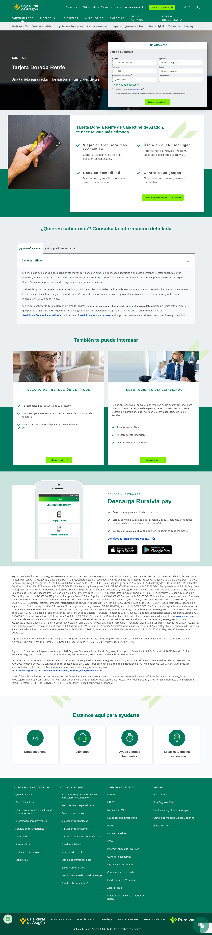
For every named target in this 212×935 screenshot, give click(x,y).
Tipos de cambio (86, 919)
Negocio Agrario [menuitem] (137, 18)
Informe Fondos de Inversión (123, 848)
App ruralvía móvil (71, 852)
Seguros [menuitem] (116, 26)
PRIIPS (110, 802)
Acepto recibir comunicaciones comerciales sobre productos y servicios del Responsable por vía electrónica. (150, 93)
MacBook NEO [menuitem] (20, 26)
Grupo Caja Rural (24, 802)
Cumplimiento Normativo (121, 872)
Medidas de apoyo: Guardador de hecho (126, 897)
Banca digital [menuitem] (156, 26)
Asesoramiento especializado (77, 805)
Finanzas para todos (72, 813)
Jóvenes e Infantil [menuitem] (135, 26)
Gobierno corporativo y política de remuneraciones (34, 811)
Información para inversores (31, 820)
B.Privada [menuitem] (71, 18)
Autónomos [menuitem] (94, 18)
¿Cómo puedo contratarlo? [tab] (60, 248)
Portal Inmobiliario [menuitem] (172, 18)
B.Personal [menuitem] (48, 18)
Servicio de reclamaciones (29, 828)
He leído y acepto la (129, 89)
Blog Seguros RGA (163, 802)
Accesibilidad (114, 887)
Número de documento (121, 75)
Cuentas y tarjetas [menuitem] (42, 26)
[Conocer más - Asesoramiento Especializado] (153, 366)
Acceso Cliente (160, 7)
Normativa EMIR (116, 810)
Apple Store (122, 550)
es (185, 6)
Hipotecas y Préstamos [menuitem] (70, 26)
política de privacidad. (136, 89)
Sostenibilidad (23, 844)
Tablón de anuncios (60, 919)
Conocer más (58, 460)
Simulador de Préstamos (75, 828)
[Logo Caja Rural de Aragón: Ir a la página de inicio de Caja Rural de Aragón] (25, 7)
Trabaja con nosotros (111, 7)
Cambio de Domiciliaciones (76, 859)
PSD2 (110, 825)
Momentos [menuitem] (174, 26)
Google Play (157, 550)
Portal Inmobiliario (71, 844)
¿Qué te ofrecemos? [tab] (30, 248)
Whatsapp (7, 919)
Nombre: (115, 58)
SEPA (110, 841)
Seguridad (21, 836)
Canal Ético (21, 859)
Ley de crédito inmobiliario (122, 817)
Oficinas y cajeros (91, 7)
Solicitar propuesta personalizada (162, 197)
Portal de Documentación (75, 883)
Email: (161, 67)
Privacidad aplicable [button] (127, 84)
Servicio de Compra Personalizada (41, 315)
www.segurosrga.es (186, 616)
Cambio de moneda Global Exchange (81, 875)
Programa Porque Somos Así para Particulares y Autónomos (80, 796)
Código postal (164, 75)
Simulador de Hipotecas (74, 820)
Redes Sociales (161, 825)
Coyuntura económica (119, 856)
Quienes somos (23, 794)
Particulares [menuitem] (22, 18)
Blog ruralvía (160, 794)
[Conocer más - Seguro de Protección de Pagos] (58, 366)
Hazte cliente (132, 7)
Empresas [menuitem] (117, 18)
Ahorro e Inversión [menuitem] (97, 26)
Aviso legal (106, 919)
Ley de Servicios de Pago (120, 864)
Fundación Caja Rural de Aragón (171, 810)
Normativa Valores (117, 833)
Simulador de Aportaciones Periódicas (82, 836)
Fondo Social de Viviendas (121, 880)
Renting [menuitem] (188, 26)
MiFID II (111, 794)
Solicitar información (156, 102)
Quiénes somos (73, 7)
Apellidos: (163, 58)
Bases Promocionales (73, 867)
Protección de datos (155, 919)
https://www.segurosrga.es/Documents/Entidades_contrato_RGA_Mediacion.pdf (57, 670)
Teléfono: (116, 67)
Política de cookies (128, 919)
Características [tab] (32, 260)
